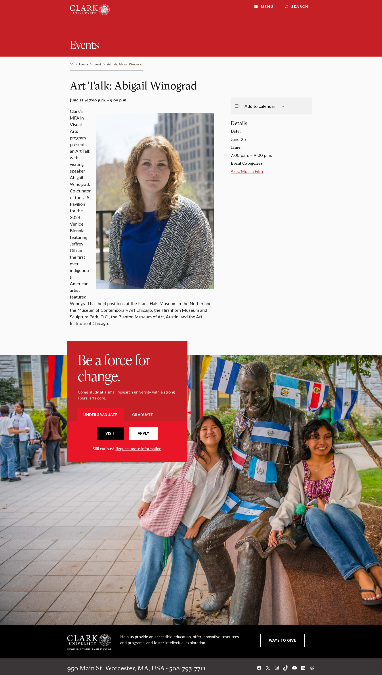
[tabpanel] (127, 439)
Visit (110, 433)
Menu (267, 6)
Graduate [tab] (142, 414)
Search (300, 6)
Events (84, 44)
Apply (143, 433)
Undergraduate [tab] (100, 414)
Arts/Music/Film (247, 171)
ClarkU (71, 64)
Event (97, 64)
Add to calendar (259, 105)
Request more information (138, 448)
